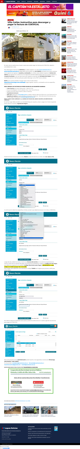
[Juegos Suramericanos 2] (40, 7)
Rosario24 (29, 1)
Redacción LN (16, 26)
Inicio (18, 1)
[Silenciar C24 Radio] (1, 448)
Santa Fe (23, 1)
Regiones (36, 1)
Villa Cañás (27, 400)
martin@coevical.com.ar (28, 364)
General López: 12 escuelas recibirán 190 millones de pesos (48, 415)
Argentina (42, 1)
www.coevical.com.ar (45, 69)
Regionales (22, 400)
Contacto (54, 1)
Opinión (48, 1)
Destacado (17, 400)
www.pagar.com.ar (22, 94)
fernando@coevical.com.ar (36, 363)
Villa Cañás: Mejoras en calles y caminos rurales (11, 415)
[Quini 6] (40, 13)
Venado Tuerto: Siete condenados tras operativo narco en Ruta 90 (30, 415)
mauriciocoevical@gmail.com (12, 364)
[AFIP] (56, 430)
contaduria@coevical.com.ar (28, 97)
